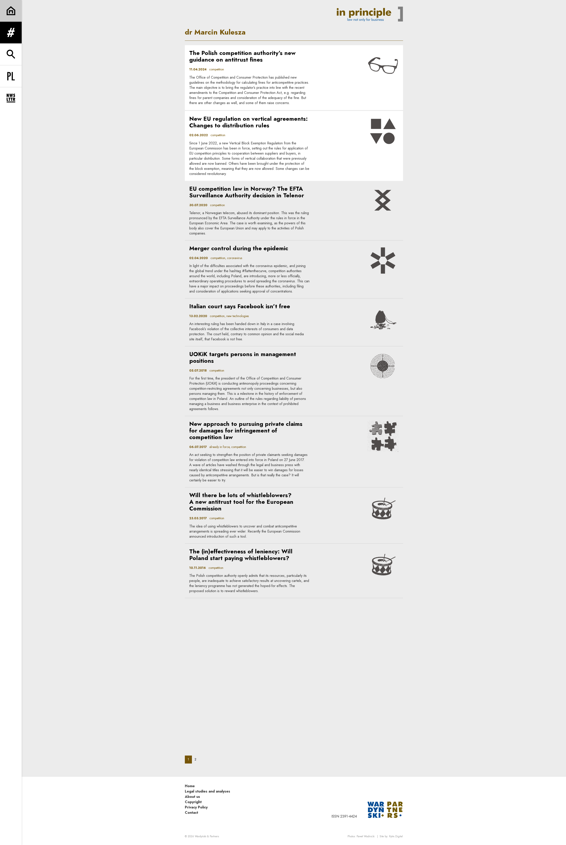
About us (192, 796)
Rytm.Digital (396, 836)
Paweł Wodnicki (366, 836)
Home (190, 786)
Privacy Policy (196, 807)
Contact (191, 812)
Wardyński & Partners (207, 836)
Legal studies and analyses (207, 791)
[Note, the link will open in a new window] (385, 809)
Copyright (193, 801)
